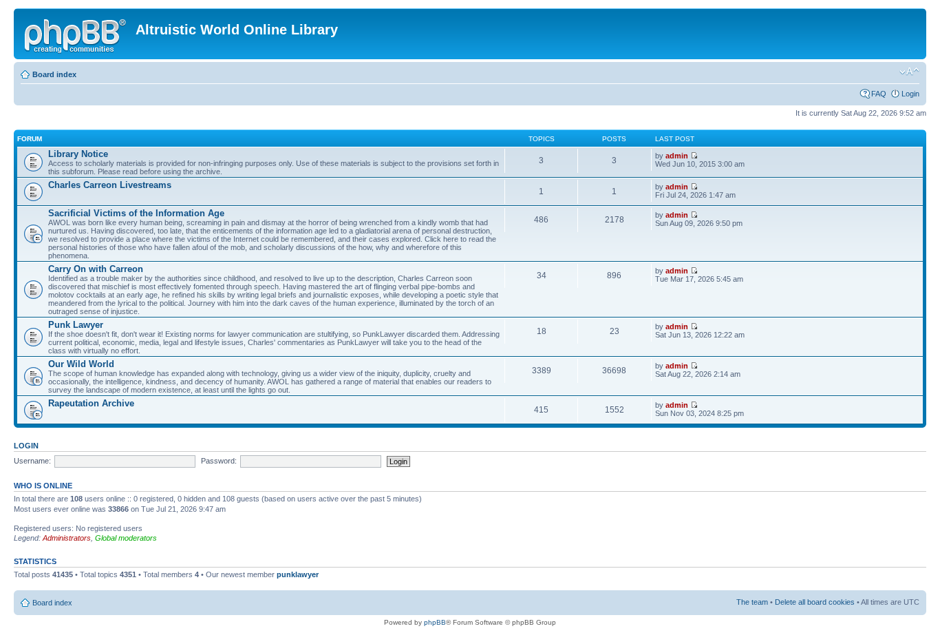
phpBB (435, 622)
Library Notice (78, 154)
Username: (32, 461)
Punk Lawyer (75, 325)
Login (910, 94)
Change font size (909, 71)
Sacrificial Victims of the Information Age (136, 213)
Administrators (67, 538)
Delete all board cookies (815, 602)
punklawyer (298, 574)
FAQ (878, 94)
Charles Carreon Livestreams (109, 185)
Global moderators (126, 538)
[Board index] (76, 34)
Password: (219, 461)
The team (752, 602)
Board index (54, 74)
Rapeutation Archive (91, 403)
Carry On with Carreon (95, 269)
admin (676, 156)
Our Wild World (81, 364)
